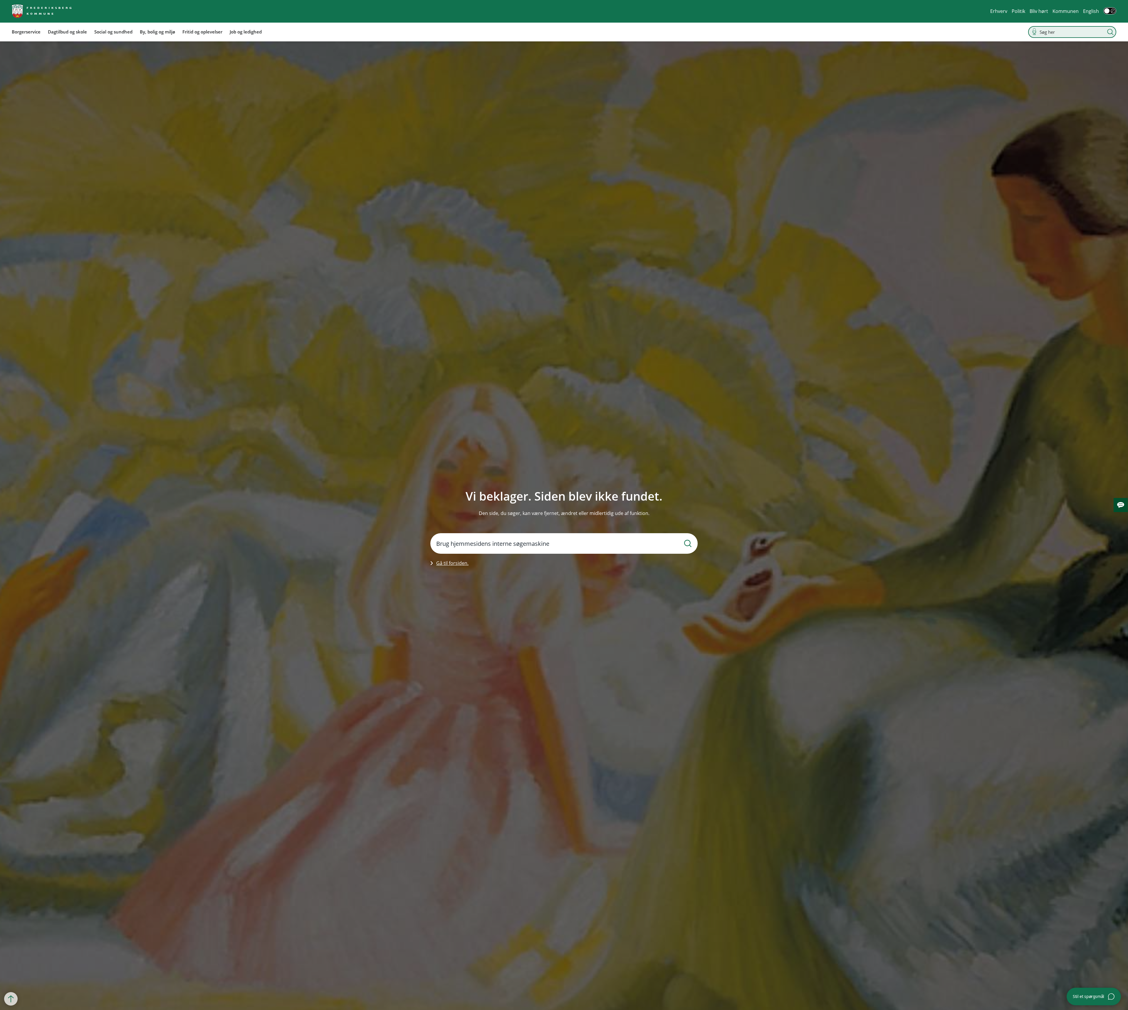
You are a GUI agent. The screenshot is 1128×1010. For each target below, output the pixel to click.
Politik (1018, 11)
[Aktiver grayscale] (1109, 10)
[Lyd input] (1034, 32)
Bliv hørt (1039, 11)
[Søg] (1110, 32)
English (1091, 11)
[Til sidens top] (10, 998)
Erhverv (998, 11)
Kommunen (1066, 11)
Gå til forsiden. (452, 563)
